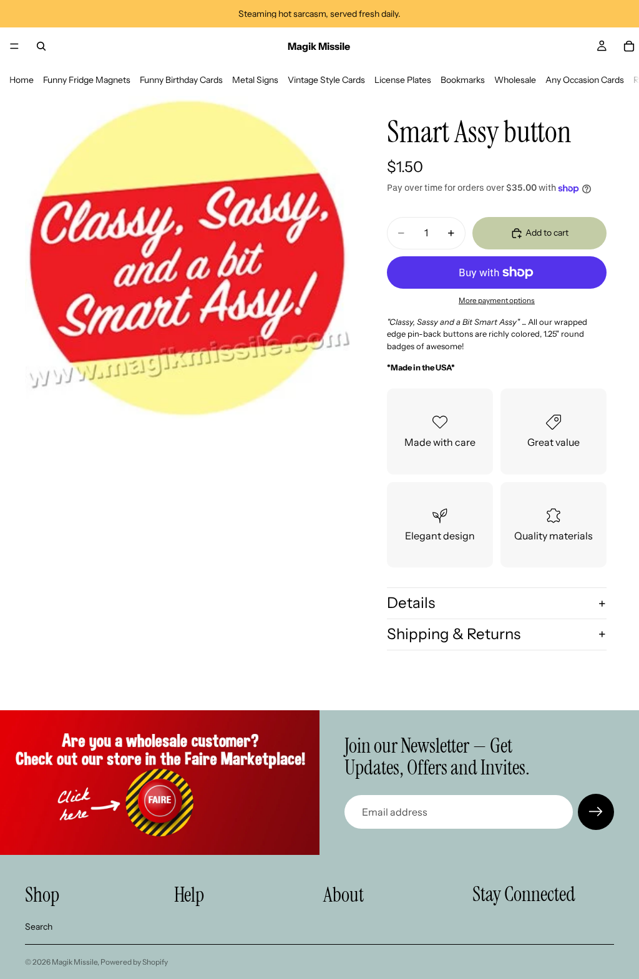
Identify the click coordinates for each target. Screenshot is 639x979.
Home (21, 79)
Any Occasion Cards (584, 79)
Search (38, 926)
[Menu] (14, 46)
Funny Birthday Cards (181, 79)
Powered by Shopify (134, 962)
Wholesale (515, 79)
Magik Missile (74, 962)
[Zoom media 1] (187, 258)
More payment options (497, 300)
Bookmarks (463, 79)
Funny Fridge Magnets (86, 79)
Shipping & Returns (453, 634)
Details (411, 603)
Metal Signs (255, 79)
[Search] (41, 46)
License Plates (402, 79)
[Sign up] (596, 812)
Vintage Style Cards (326, 79)
